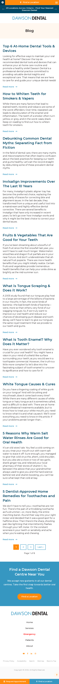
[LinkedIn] (31, 653)
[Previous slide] (3, 9)
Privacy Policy (8, 661)
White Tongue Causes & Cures (29, 384)
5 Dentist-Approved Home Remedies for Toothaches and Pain (29, 495)
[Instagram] (35, 653)
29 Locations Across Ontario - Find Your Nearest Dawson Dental (29, 9)
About (29, 646)
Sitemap (40, 661)
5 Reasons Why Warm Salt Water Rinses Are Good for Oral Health (26, 437)
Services (29, 628)
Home (29, 622)
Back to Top (51, 661)
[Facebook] (28, 653)
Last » (40, 547)
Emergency (29, 634)
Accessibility (21, 661)
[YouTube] (24, 653)
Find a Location (30, 596)
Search (32, 661)
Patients (29, 640)
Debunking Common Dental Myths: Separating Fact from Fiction (27, 142)
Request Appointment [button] (16, 681)
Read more (8, 86)
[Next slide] (55, 9)
